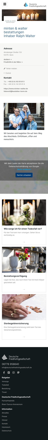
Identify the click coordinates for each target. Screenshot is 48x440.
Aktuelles (5, 413)
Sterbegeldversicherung (16, 323)
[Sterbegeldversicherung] (24, 307)
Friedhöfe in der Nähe (12, 62)
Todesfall (5, 385)
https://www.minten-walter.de (16, 89)
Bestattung (6, 388)
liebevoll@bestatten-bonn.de (15, 91)
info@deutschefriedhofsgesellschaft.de (17, 367)
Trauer (4, 392)
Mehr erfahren (24, 169)
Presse (4, 416)
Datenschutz (7, 431)
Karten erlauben (24, 175)
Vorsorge (5, 381)
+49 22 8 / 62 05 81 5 (16, 81)
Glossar (4, 420)
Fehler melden (11, 68)
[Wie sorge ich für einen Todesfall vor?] (24, 212)
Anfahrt (7, 59)
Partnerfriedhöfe (8, 401)
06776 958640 (10, 364)
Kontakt (5, 424)
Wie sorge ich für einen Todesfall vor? (23, 229)
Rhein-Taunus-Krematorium (12, 404)
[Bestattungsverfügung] (24, 260)
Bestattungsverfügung (15, 276)
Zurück (8, 73)
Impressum (6, 427)
